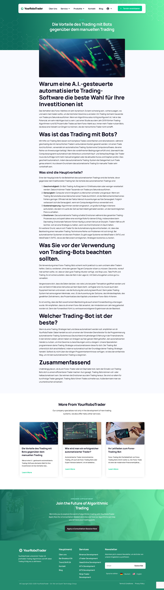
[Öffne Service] (69, 8)
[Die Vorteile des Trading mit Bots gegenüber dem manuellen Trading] (39, 433)
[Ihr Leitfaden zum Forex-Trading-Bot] (125, 433)
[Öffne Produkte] (84, 8)
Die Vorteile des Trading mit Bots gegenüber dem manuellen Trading (37, 452)
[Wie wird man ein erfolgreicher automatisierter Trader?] (82, 433)
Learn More (27, 472)
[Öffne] (111, 8)
